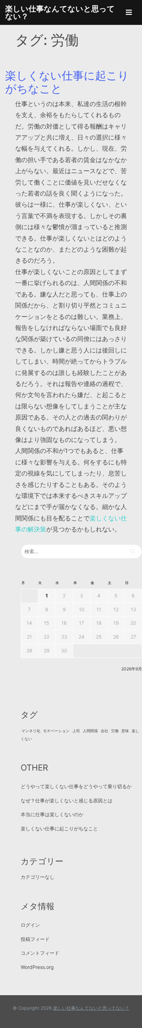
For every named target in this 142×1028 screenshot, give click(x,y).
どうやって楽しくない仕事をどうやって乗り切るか (76, 786)
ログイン (30, 925)
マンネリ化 (30, 731)
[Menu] (129, 12)
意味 (125, 731)
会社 (104, 731)
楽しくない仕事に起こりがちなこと (67, 82)
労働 (115, 731)
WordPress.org (37, 967)
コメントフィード (40, 953)
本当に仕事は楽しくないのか (52, 814)
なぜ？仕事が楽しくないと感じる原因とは (66, 800)
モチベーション (56, 731)
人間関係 (90, 731)
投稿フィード (35, 939)
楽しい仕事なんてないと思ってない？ (60, 12)
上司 (76, 731)
